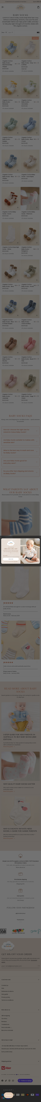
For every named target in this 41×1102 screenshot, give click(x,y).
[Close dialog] (38, 540)
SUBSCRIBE (10, 559)
